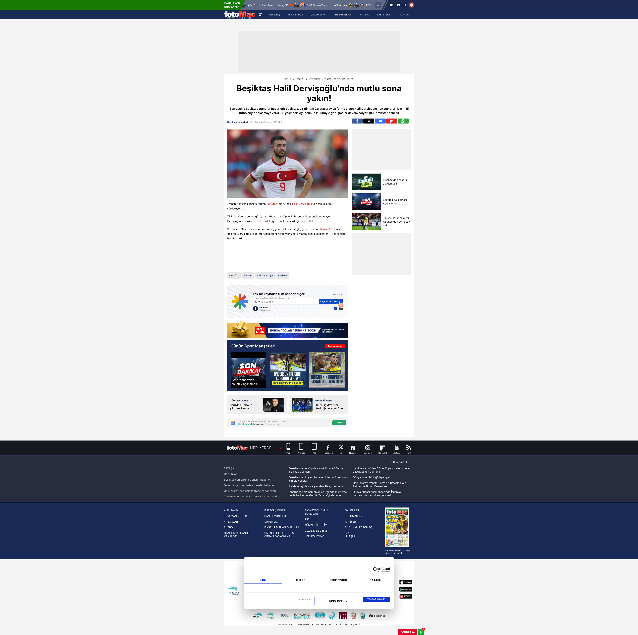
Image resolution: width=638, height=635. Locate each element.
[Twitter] (368, 121)
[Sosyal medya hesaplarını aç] (404, 4)
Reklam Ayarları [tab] (337, 579)
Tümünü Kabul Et (376, 599)
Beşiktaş (300, 78)
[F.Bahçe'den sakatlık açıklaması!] (366, 182)
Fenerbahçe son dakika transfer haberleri (249, 485)
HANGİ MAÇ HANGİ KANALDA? (236, 534)
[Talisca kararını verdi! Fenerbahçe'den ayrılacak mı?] (287, 369)
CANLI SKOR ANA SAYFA (232, 5)
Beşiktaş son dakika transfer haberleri (247, 479)
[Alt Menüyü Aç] (261, 14)
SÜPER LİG (271, 521)
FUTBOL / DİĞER (274, 510)
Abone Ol (339, 423)
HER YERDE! (261, 447)
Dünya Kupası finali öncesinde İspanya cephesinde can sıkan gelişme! (377, 493)
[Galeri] (398, 4)
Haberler (287, 78)
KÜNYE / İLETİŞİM (316, 525)
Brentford (262, 221)
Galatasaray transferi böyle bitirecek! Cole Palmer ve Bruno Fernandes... (379, 484)
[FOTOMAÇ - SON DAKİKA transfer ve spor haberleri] (240, 15)
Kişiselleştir (336, 600)
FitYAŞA (229, 468)
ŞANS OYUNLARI (275, 516)
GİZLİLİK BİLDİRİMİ (316, 530)
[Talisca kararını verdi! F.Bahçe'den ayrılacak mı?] (366, 221)
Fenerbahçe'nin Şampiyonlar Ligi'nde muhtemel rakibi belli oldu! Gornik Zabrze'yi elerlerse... (317, 493)
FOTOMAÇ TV (353, 516)
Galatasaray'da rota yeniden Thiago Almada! (316, 486)
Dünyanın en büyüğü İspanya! (371, 477)
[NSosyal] (380, 121)
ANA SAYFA (231, 510)
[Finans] (287, 330)
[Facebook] (357, 121)
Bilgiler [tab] (300, 579)
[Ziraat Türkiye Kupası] (411, 4)
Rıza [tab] (263, 579)
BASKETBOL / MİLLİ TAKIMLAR (317, 512)
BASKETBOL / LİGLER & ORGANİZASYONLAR (279, 534)
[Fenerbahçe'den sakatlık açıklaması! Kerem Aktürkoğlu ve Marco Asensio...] (248, 369)
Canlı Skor (230, 474)
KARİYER (350, 521)
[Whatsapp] (403, 121)
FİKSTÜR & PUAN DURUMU (281, 527)
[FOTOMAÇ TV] (391, 4)
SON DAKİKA (408, 632)
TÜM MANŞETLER (235, 516)
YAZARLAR (231, 521)
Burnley (324, 229)
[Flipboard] (391, 121)
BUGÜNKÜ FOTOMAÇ (358, 527)
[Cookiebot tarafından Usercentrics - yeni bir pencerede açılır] (375, 569)
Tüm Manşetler (335, 346)
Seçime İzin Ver (305, 599)
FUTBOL (229, 527)
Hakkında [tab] (375, 579)
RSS (307, 519)
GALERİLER (352, 510)
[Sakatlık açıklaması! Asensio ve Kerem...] (366, 201)
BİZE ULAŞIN (350, 534)
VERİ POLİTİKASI (315, 536)
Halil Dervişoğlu (302, 203)
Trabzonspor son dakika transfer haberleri (250, 496)
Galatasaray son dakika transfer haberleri (250, 491)
